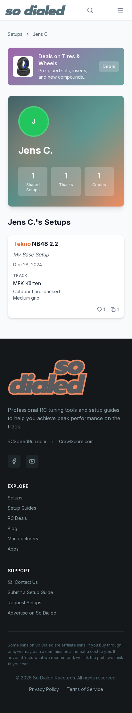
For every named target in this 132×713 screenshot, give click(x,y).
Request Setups (24, 602)
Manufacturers (23, 538)
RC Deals (17, 518)
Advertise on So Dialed (32, 612)
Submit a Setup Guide (30, 592)
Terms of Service (85, 689)
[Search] (90, 10)
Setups (15, 34)
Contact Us (26, 582)
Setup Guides (22, 508)
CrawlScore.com (76, 441)
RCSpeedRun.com (27, 441)
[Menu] (120, 10)
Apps (13, 549)
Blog (12, 528)
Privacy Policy (44, 689)
